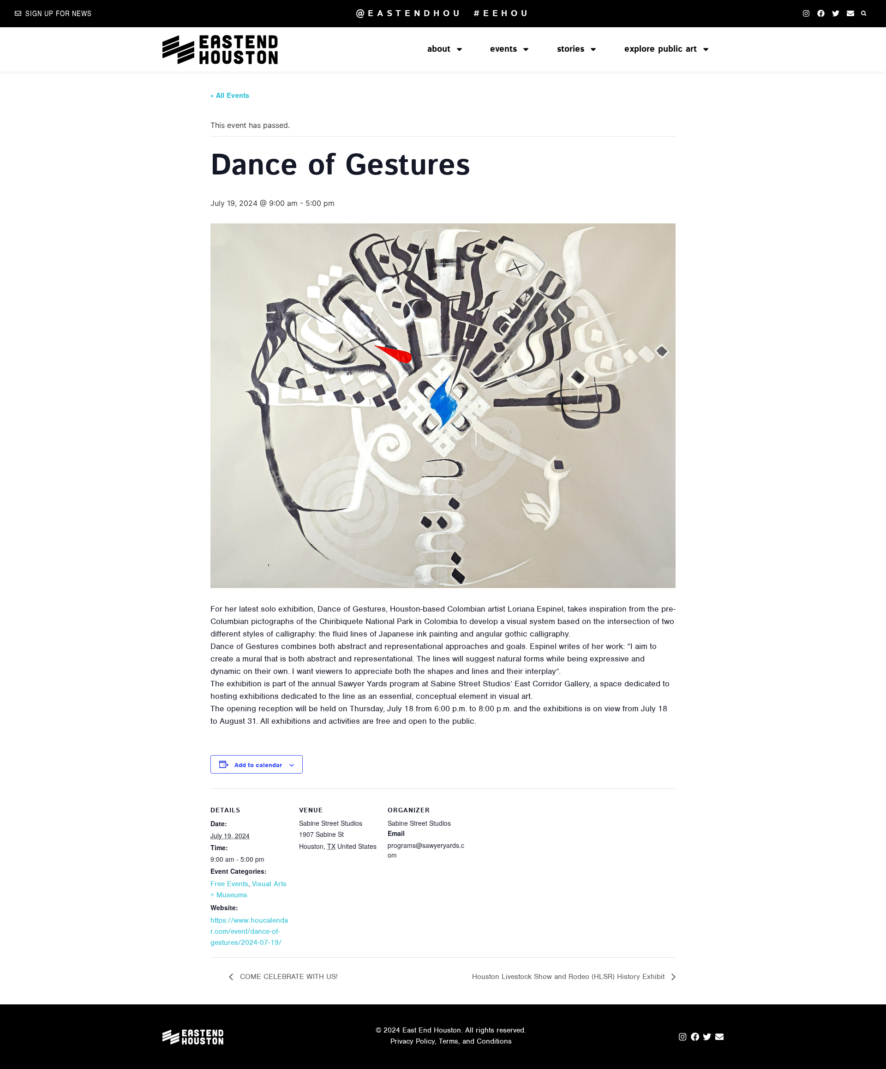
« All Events (229, 95)
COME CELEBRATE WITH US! (288, 976)
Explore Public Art (660, 49)
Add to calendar (258, 765)
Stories (570, 49)
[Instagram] (806, 13)
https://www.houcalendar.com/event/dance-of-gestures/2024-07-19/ (249, 931)
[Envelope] (850, 13)
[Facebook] (820, 13)
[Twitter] (835, 13)
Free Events (229, 884)
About (438, 49)
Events (503, 49)
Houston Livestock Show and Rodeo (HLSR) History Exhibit (569, 976)
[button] (863, 13)
